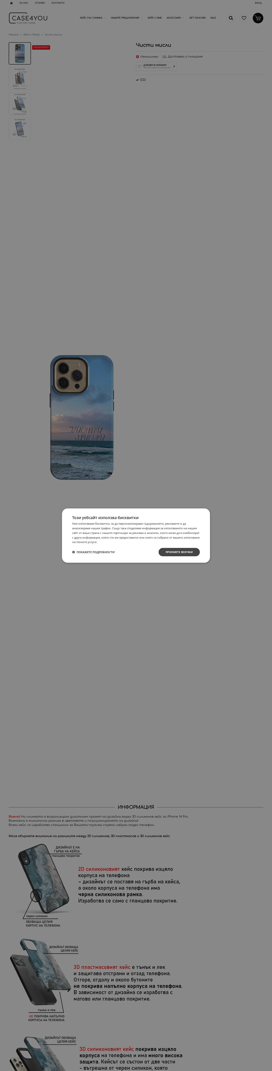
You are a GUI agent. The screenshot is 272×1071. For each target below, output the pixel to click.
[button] (93, 552)
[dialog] (136, 535)
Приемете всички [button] (179, 552)
